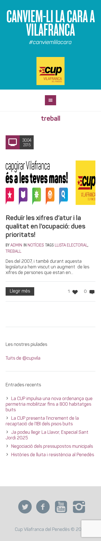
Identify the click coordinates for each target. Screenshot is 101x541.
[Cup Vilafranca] (50, 71)
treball (13, 252)
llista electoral (71, 245)
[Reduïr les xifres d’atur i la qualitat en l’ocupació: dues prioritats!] (50, 182)
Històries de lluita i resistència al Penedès (52, 455)
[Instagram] (79, 507)
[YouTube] (61, 507)
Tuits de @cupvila (23, 358)
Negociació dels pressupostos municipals (52, 446)
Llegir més (20, 291)
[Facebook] (43, 507)
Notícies (35, 245)
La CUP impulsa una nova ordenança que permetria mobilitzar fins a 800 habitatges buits (49, 404)
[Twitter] (25, 507)
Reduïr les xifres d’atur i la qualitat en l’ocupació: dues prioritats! (45, 227)
